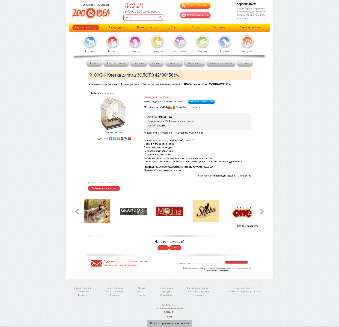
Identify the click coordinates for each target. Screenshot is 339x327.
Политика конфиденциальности (244, 291)
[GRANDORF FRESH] (133, 211)
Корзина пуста (247, 4)
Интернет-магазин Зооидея (102, 84)
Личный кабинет (250, 27)
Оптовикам (220, 27)
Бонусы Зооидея (116, 63)
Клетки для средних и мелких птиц (161, 84)
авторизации (243, 18)
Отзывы (245, 63)
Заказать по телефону (201, 102)
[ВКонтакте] (111, 137)
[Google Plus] (129, 137)
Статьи (175, 27)
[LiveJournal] (126, 137)
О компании (194, 63)
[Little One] (242, 211)
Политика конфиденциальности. (217, 270)
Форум (196, 27)
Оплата (156, 63)
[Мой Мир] (122, 137)
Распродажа (117, 27)
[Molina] (169, 211)
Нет (175, 248)
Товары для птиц (130, 84)
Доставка (139, 63)
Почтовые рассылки (198, 291)
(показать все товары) (182, 121)
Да (163, 248)
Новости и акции (148, 27)
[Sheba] (206, 211)
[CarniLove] (97, 211)
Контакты (174, 63)
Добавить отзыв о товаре (104, 188)
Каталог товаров (86, 27)
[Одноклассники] (118, 137)
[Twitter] (115, 137)
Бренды (94, 63)
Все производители (247, 226)
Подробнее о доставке (188, 107)
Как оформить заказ (221, 63)
